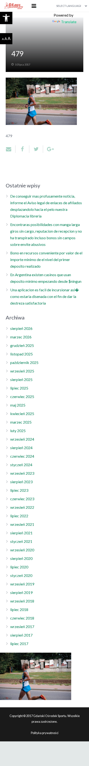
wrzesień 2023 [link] (22, 473)
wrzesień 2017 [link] (22, 626)
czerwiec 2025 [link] (22, 396)
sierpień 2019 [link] (21, 592)
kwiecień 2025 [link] (22, 413)
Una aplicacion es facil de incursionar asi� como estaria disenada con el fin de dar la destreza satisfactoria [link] (44, 296)
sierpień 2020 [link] (21, 558)
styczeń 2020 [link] (21, 575)
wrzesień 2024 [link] (22, 439)
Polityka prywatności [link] (44, 733)
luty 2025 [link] (18, 430)
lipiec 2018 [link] (19, 609)
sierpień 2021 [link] (21, 533)
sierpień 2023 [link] (21, 481)
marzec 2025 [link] (21, 422)
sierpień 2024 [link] (21, 447)
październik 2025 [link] (24, 362)
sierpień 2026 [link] (21, 328)
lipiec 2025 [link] (19, 388)
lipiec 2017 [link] (19, 643)
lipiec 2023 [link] (19, 490)
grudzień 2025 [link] (22, 345)
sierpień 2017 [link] (21, 635)
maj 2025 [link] (17, 405)
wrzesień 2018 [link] (22, 601)
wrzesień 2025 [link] (22, 371)
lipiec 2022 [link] (19, 516)
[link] (6, 18)
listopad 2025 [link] (21, 354)
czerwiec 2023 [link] (22, 498)
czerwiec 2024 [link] (22, 456)
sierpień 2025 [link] (21, 379)
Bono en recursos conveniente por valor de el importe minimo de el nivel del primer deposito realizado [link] (46, 259)
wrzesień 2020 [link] (22, 550)
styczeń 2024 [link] (21, 464)
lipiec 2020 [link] (19, 567)
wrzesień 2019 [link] (22, 584)
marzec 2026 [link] (21, 337)
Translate (68, 21)
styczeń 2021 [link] (21, 541)
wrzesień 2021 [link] (22, 524)
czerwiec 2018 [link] (22, 618)
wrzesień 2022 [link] (22, 507)
